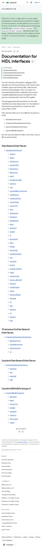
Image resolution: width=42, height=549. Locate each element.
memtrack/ (14, 250)
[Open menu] (3, 2)
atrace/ (12, 154)
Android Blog (6, 491)
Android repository (8, 460)
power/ (12, 265)
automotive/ (14, 165)
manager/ (13, 412)
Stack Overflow (7, 526)
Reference (16, 47)
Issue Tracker (6, 529)
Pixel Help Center (7, 516)
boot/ (12, 176)
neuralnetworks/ (16, 254)
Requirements (6, 463)
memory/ (13, 415)
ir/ (10, 236)
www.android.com (8, 520)
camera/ (13, 184)
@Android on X (6, 485)
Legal (25, 537)
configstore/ (14, 195)
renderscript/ (14, 276)
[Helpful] (14, 51)
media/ (12, 247)
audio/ (12, 158)
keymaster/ (14, 239)
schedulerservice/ (16, 345)
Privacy (38, 537)
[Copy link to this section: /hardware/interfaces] (28, 146)
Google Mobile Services (9, 523)
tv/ (11, 302)
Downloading (6, 466)
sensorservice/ (15, 348)
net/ (11, 373)
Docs (9, 47)
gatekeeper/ (14, 221)
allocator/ (13, 397)
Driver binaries (6, 476)
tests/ (12, 291)
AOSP (3, 47)
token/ (12, 423)
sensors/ (13, 284)
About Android (7, 537)
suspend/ (13, 376)
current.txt (14, 206)
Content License (22, 442)
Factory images (7, 473)
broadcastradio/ (16, 180)
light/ (11, 243)
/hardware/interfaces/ (14, 150)
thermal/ (13, 298)
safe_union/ (14, 419)
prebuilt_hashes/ (16, 269)
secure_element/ (16, 280)
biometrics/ (14, 169)
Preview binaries (7, 469)
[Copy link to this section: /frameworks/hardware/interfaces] (15, 333)
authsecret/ (14, 162)
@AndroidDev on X (8, 488)
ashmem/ (13, 369)
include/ (12, 408)
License (31, 537)
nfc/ (11, 258)
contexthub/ (14, 202)
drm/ (11, 210)
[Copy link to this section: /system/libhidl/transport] (33, 389)
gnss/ (12, 224)
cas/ (11, 187)
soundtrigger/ (15, 287)
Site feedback (7, 540)
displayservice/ (15, 341)
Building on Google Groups (10, 501)
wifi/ (11, 321)
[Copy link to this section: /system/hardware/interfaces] (38, 361)
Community (17, 537)
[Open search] (27, 2)
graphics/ (13, 228)
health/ (12, 232)
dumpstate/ (14, 213)
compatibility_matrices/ (18, 191)
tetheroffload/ (15, 295)
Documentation (9, 9)
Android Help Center (8, 513)
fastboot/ (13, 217)
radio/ (12, 273)
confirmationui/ (15, 199)
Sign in (37, 2)
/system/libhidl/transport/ (15, 393)
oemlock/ (13, 261)
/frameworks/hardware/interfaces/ (18, 337)
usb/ (11, 306)
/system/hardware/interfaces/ (17, 365)
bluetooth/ (14, 173)
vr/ (11, 313)
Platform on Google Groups (10, 498)
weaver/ (13, 317)
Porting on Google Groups (10, 504)
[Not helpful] (17, 51)
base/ (12, 400)
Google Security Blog (8, 495)
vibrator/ (13, 310)
